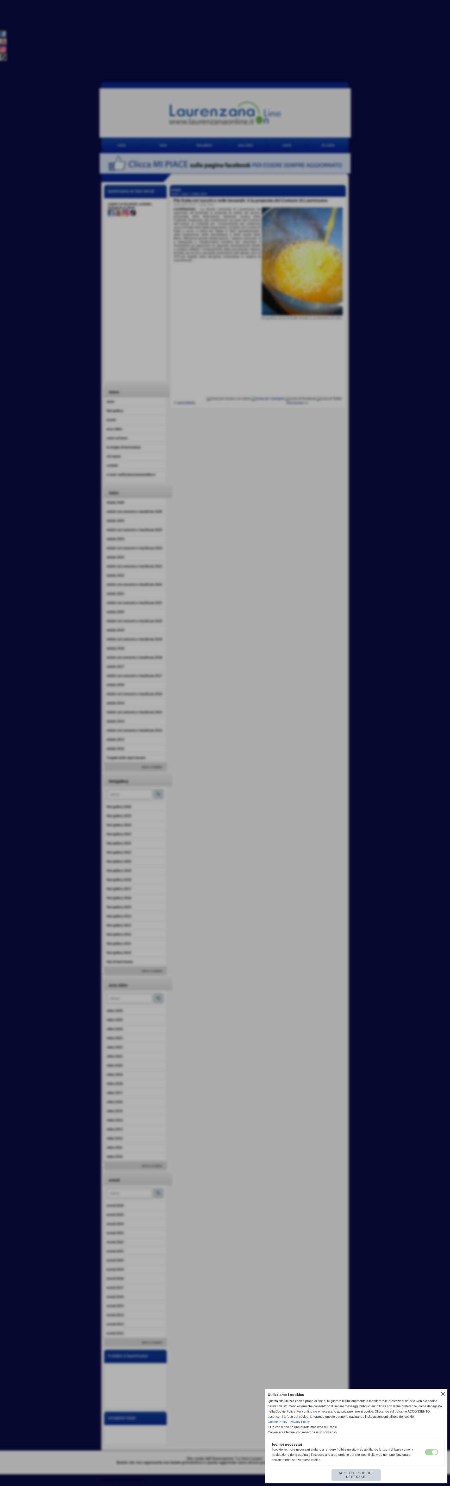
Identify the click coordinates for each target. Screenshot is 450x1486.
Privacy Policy (300, 1422)
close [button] (443, 1394)
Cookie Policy (277, 1422)
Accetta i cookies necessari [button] (356, 1475)
